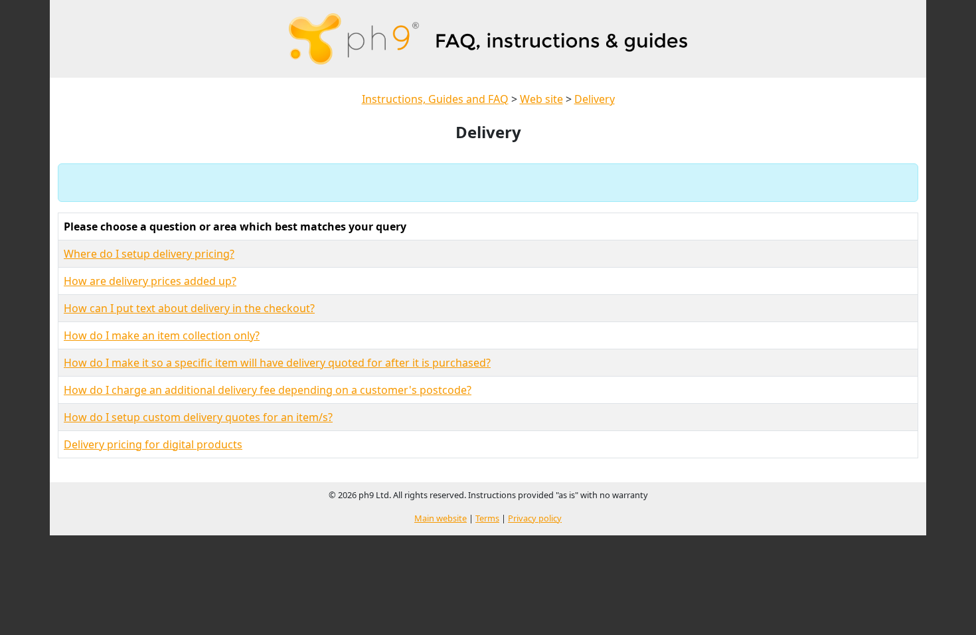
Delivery (594, 99)
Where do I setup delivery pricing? (149, 253)
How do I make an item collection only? (162, 335)
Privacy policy (535, 518)
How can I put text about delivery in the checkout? (189, 308)
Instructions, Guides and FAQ (435, 99)
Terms (487, 518)
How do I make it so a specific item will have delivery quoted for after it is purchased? (277, 362)
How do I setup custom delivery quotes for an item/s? (198, 417)
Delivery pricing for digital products (153, 444)
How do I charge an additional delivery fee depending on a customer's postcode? (267, 390)
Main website (440, 518)
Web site (541, 99)
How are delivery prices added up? (150, 281)
